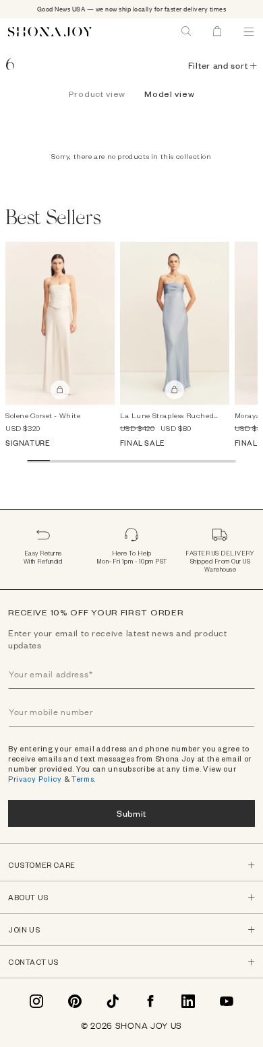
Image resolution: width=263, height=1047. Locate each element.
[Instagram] (36, 1001)
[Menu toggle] (249, 32)
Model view (169, 93)
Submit (131, 813)
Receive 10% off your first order (95, 612)
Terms (82, 779)
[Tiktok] (112, 1001)
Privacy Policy (35, 779)
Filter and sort (218, 65)
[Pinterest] (75, 1001)
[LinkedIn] (188, 1001)
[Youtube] (226, 1001)
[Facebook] (150, 1001)
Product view (97, 93)
